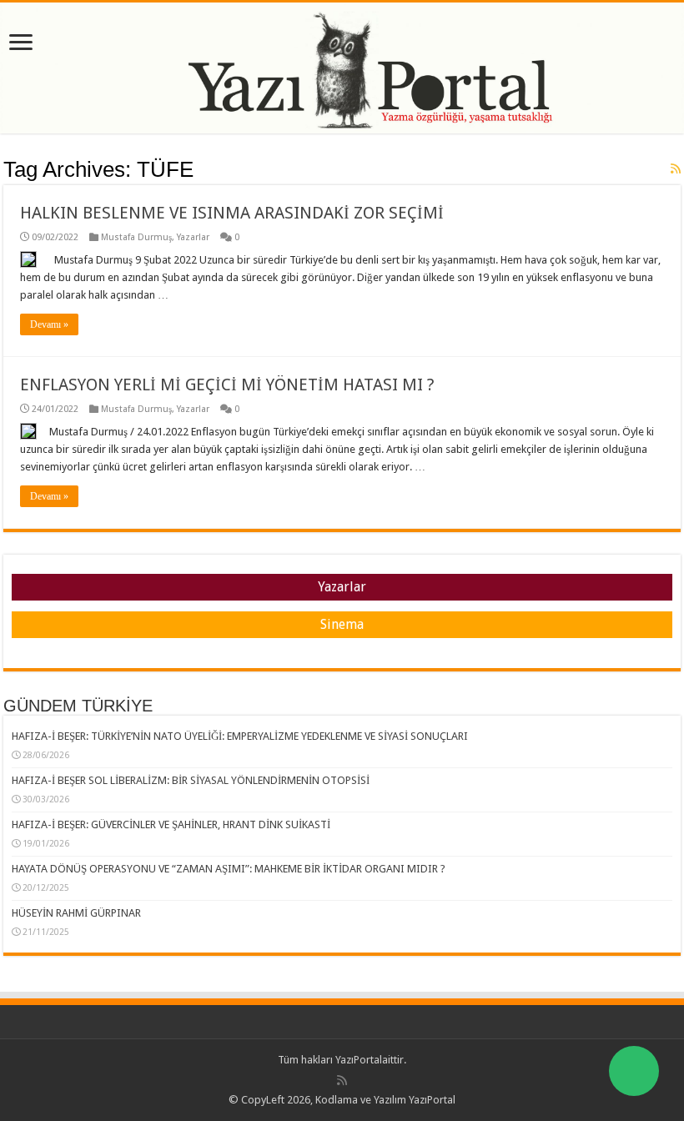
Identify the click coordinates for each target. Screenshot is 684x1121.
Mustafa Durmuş (136, 237)
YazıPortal (358, 1059)
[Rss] (342, 1080)
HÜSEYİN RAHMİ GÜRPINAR (76, 913)
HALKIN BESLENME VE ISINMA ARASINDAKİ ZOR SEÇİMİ (232, 213)
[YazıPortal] (342, 68)
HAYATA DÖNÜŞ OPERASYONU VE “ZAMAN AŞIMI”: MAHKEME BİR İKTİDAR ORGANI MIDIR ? (228, 868)
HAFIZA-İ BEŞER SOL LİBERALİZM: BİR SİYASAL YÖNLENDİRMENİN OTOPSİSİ (191, 780)
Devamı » (49, 324)
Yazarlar (193, 237)
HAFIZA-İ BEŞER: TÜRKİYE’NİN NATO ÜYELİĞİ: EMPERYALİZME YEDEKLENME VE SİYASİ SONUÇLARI (240, 736)
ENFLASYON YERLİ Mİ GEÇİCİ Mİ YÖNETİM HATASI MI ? (227, 385)
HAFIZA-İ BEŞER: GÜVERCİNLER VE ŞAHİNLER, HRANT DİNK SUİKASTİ (171, 824)
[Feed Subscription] (676, 168)
